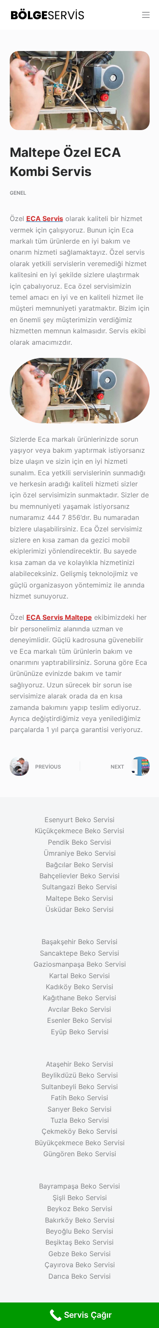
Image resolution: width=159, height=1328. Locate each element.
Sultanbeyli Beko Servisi (79, 1086)
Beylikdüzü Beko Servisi (80, 1075)
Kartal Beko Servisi (79, 975)
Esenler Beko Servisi (79, 1020)
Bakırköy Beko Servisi (79, 1220)
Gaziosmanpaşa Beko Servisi (79, 964)
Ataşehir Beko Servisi (79, 1064)
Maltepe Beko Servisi (79, 898)
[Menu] (146, 15)
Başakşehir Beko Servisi (79, 941)
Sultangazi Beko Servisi (79, 886)
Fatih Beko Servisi (79, 1097)
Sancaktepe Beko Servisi (79, 953)
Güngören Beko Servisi (79, 1153)
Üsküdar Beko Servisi (79, 909)
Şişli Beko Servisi (80, 1197)
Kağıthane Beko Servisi (79, 997)
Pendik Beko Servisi (79, 842)
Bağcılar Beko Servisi (79, 864)
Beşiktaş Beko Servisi (79, 1242)
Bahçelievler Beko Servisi (79, 875)
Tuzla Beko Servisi (79, 1120)
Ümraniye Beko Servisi (80, 853)
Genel (18, 193)
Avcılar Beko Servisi (79, 1009)
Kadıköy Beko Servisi (79, 986)
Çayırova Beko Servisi (80, 1264)
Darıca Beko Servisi (79, 1276)
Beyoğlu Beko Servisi (79, 1231)
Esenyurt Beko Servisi (79, 819)
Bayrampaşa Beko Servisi (79, 1186)
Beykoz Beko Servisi (79, 1208)
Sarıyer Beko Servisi (79, 1109)
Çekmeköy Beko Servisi (79, 1131)
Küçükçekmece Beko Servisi (79, 830)
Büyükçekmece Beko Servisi (80, 1142)
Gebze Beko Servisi (79, 1253)
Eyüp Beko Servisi (80, 1031)
